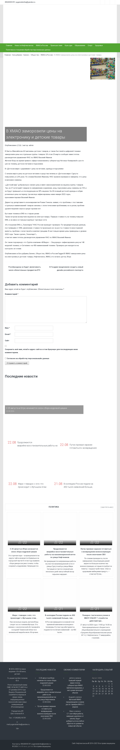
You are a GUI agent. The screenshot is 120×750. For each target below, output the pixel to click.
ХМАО (48, 257)
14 (106, 689)
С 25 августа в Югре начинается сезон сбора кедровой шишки (46, 680)
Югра (69, 257)
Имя (7, 328)
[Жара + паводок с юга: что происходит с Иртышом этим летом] (24, 595)
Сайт (7, 341)
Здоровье (99, 45)
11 (96, 689)
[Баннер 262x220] (102, 74)
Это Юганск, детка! (25, 746)
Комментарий (11, 294)
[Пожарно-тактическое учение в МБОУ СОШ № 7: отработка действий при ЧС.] (96, 595)
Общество (35, 55)
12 (99, 689)
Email (8, 334)
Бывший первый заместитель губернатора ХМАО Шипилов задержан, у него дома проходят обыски (75, 687)
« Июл (102, 701)
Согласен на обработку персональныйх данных (28, 358)
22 (109, 691)
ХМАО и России (42, 45)
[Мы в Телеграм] (102, 63)
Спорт (90, 45)
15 (109, 689)
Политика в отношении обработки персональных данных (28, 50)
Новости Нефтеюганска (24, 45)
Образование (80, 45)
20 (103, 691)
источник (17, 249)
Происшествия (56, 45)
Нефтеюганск (39, 257)
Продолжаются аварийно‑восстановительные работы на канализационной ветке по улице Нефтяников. (47, 694)
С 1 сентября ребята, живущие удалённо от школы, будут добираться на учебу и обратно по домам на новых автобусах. (75, 720)
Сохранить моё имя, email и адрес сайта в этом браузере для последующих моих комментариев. (41, 351)
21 (106, 691)
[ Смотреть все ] (107, 507)
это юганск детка (58, 257)
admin (31, 145)
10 (93, 689)
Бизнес (26, 55)
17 (93, 691)
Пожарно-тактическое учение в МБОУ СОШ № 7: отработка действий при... (96, 618)
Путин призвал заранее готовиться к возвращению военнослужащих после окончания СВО (96, 552)
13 (103, 689)
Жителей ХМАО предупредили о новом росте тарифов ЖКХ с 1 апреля (75, 703)
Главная (9, 45)
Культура (68, 45)
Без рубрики (17, 55)
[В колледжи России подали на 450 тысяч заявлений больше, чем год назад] (60, 595)
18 (96, 691)
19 (99, 691)
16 (112, 689)
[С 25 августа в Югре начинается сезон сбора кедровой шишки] (24, 529)
